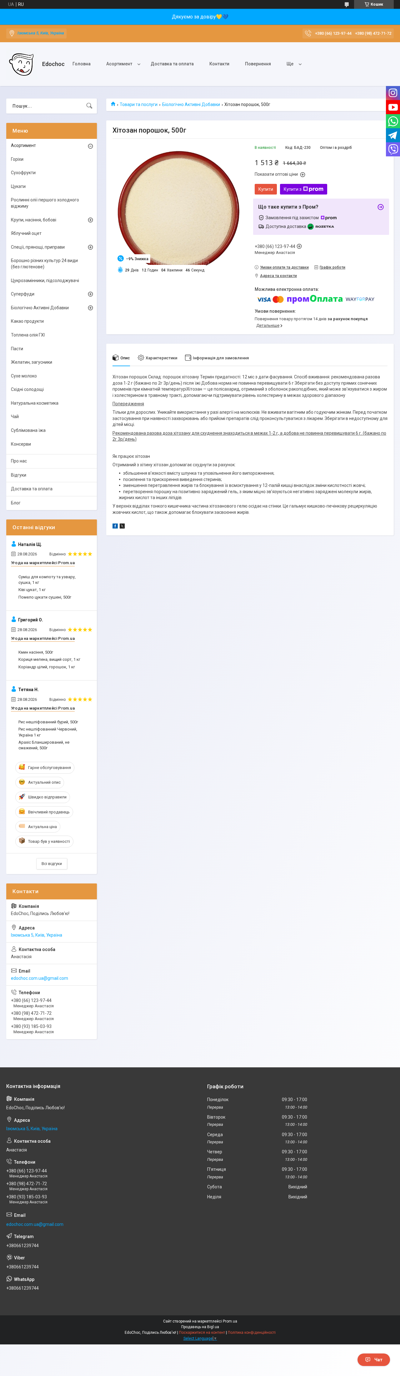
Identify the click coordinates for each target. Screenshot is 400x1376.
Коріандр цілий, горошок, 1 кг (46, 667)
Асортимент (119, 63)
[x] (122, 526)
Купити (265, 189)
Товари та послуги (139, 104)
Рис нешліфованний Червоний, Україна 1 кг (47, 732)
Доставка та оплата (172, 63)
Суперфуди (22, 293)
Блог (16, 502)
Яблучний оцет (26, 233)
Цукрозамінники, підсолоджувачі (45, 280)
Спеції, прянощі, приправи (38, 247)
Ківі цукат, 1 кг (32, 589)
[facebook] (115, 526)
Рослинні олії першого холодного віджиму (45, 203)
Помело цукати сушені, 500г (44, 597)
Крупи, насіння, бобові (33, 219)
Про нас (19, 460)
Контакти (219, 63)
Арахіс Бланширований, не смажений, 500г (43, 745)
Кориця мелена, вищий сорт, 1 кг (49, 659)
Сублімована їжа (28, 430)
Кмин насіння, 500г (35, 652)
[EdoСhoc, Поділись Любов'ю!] (22, 64)
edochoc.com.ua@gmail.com (39, 978)
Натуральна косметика (34, 403)
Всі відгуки (52, 863)
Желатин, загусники (31, 362)
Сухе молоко (24, 375)
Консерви (21, 444)
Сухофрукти (23, 172)
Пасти (17, 348)
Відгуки (18, 475)
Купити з (293, 189)
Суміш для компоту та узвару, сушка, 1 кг (47, 579)
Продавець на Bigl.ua (200, 1327)
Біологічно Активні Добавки (191, 104)
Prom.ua (230, 1321)
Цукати (18, 186)
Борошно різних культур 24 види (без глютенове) (44, 263)
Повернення (258, 63)
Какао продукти (27, 321)
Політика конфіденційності (252, 1332)
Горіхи (17, 159)
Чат (378, 1359)
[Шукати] (89, 106)
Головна (81, 63)
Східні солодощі (27, 389)
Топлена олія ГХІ (28, 334)
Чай (15, 416)
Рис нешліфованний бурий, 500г (48, 722)
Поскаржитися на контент (202, 1332)
